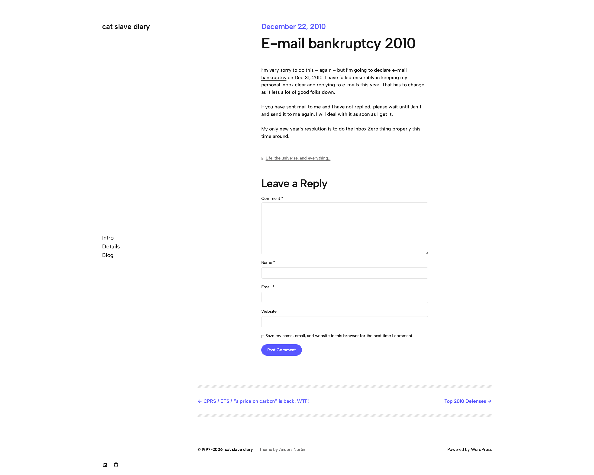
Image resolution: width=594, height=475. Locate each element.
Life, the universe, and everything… (298, 158)
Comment (272, 198)
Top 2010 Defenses (465, 401)
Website (269, 311)
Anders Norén (292, 449)
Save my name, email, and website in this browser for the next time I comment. (339, 335)
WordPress (481, 449)
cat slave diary (126, 26)
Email (268, 287)
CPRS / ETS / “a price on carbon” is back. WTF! (256, 401)
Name (268, 262)
